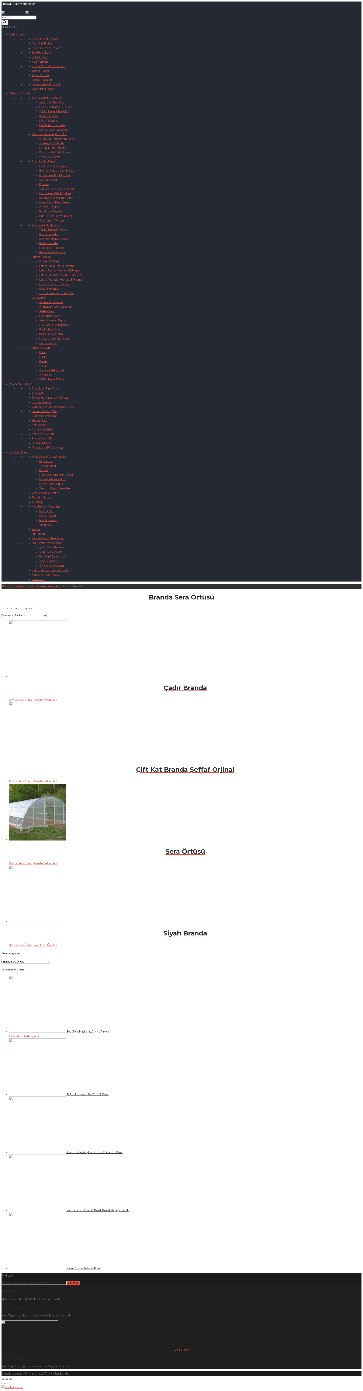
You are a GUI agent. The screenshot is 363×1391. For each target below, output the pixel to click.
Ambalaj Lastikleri (42, 429)
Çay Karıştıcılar (48, 179)
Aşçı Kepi (45, 374)
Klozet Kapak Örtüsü (51, 483)
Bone (42, 352)
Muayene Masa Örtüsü (52, 479)
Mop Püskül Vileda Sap (46, 506)
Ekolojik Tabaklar (42, 79)
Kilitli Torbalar (40, 61)
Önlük (43, 365)
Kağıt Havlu (46, 461)
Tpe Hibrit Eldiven (42, 52)
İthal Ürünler (16, 34)
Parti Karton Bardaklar (52, 125)
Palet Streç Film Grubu (45, 388)
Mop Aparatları (48, 520)
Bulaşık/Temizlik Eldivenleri (48, 66)
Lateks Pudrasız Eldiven (46, 48)
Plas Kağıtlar (39, 420)
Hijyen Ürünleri (41, 347)
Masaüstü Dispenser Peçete (56, 474)
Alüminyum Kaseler (51, 302)
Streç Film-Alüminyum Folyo (49, 134)
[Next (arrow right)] (6, 1383)
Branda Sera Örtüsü (43, 438)
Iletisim (32, 3)
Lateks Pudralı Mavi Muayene (56, 265)
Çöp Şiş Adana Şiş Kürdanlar (56, 188)
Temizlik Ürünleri (19, 452)
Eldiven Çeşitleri (41, 256)
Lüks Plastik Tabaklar (51, 247)
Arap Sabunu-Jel (49, 561)
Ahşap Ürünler (40, 75)
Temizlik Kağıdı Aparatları (54, 488)
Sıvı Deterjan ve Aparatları (47, 542)
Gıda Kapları (39, 297)
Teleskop (37, 502)
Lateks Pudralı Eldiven (45, 38)
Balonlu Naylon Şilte (44, 411)
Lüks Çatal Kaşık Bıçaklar (54, 166)
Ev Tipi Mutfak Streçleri (53, 147)
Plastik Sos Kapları (50, 329)
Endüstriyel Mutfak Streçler (55, 152)
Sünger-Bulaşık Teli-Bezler (48, 538)
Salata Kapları (47, 311)
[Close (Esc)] (3, 1379)
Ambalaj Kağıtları (49, 206)
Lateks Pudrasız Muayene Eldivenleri (61, 279)
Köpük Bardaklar (49, 120)
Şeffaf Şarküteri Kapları (53, 320)
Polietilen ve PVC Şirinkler (47, 447)
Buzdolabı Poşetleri (51, 211)
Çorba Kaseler (48, 343)
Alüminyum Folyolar (51, 143)
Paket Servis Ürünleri (44, 161)
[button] (9, 27)
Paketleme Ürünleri (20, 384)
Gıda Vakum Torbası (51, 220)
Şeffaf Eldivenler (49, 288)
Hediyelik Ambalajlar (44, 415)
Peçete (43, 470)
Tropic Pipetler (41, 70)
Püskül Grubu (47, 515)
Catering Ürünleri (19, 93)
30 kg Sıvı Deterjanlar (52, 547)
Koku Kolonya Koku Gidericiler (50, 570)
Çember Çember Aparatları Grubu (52, 406)
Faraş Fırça (38, 579)
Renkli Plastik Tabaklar (52, 252)
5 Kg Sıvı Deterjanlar (51, 552)
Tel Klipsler (38, 393)
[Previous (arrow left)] (3, 1383)
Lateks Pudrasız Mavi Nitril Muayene (61, 275)
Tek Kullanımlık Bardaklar (47, 98)
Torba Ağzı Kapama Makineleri (50, 397)
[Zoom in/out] (10, 1379)
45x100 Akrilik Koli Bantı (46, 84)
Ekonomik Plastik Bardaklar (55, 107)
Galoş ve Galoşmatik (51, 370)
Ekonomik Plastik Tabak (53, 238)
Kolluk (43, 361)
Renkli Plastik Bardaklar (53, 129)
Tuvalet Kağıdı (47, 465)
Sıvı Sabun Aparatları (51, 565)
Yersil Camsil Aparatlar (45, 493)
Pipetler (44, 184)
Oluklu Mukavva (41, 443)
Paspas (36, 529)
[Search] (5, 22)
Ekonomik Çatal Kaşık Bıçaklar (57, 170)
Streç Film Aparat (49, 157)
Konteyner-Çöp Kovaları (46, 574)
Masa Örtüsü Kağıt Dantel (54, 202)
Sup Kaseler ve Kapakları (54, 325)
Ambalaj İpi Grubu (43, 433)
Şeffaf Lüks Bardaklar (52, 102)
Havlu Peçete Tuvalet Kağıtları (49, 456)
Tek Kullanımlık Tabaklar (46, 225)
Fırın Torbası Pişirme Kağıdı (55, 216)
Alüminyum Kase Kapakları (55, 306)
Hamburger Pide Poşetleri (55, 193)
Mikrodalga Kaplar (50, 315)
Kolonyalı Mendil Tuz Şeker (56, 197)
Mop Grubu (46, 511)
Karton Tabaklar (48, 243)
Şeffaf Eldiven (40, 57)
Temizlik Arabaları (42, 497)
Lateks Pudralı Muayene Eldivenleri (60, 270)
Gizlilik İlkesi (181, 1350)
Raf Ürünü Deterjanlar (52, 556)
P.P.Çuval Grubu (41, 402)
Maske (43, 356)
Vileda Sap (45, 524)
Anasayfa (7, 3)
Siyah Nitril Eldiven (43, 88)
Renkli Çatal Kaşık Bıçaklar (55, 175)
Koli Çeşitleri (39, 424)
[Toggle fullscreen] (6, 1379)
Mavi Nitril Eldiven (42, 43)
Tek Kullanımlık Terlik (52, 379)
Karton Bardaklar (49, 116)
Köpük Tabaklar (48, 234)
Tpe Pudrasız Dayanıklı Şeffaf (56, 293)
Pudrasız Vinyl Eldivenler (54, 284)
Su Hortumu (39, 533)
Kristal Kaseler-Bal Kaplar (54, 338)
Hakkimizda (20, 3)
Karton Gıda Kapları (51, 334)
